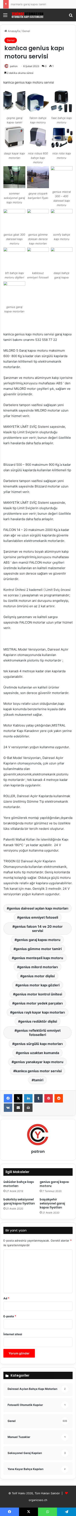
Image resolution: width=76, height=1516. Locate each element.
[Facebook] (8, 1098)
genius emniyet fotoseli (38, 917)
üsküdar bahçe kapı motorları (18, 1184)
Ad (6, 1298)
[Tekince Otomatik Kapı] (27, 15)
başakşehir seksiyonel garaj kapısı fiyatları (52, 1203)
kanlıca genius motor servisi (38, 1071)
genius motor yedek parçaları (38, 1003)
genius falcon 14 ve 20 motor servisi (39, 928)
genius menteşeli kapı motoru (38, 958)
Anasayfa (13, 31)
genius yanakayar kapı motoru (38, 1062)
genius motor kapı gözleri (39, 985)
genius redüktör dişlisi (38, 1021)
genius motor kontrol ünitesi (38, 994)
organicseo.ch (38, 1500)
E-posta (9, 1316)
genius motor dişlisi (38, 976)
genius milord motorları (38, 967)
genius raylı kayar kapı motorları (38, 1012)
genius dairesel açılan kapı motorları (38, 908)
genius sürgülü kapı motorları (38, 1044)
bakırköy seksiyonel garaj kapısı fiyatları (19, 1201)
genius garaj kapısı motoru (38, 940)
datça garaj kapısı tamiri (26, 4)
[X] (18, 1098)
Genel (26, 31)
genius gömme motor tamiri (39, 949)
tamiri (38, 1080)
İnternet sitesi (12, 1334)
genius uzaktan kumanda (38, 1053)
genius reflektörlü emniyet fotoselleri (39, 1032)
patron (14, 66)
